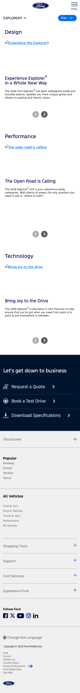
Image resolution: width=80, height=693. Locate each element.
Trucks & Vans (11, 516)
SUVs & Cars (10, 506)
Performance (11, 520)
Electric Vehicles (13, 511)
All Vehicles (10, 525)
